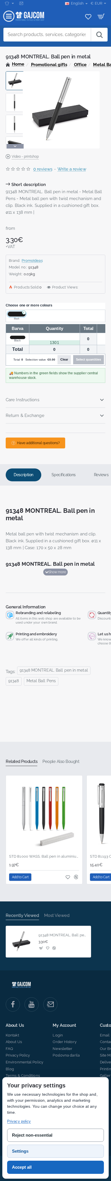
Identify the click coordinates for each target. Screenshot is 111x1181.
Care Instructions (22, 399)
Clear (64, 359)
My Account (64, 1025)
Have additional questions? (38, 443)
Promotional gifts (49, 64)
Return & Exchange (25, 415)
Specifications (64, 474)
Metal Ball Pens (41, 680)
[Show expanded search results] (99, 34)
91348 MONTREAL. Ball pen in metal (54, 670)
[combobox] (47, 34)
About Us (15, 1025)
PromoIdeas (32, 260)
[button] (15, 73)
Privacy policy (19, 1121)
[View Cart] (101, 16)
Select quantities (88, 359)
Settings (20, 1151)
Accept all (22, 1167)
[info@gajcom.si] (22, 3)
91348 (13, 680)
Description (23, 474)
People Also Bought (60, 761)
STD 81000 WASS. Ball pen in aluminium (44, 856)
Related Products (21, 761)
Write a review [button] (71, 169)
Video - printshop (25, 157)
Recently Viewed (22, 915)
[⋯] (9, 3)
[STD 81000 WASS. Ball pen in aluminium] (44, 814)
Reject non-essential (32, 1135)
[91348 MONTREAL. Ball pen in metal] (21, 941)
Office (80, 64)
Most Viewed (56, 915)
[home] (15, 64)
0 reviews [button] (42, 169)
